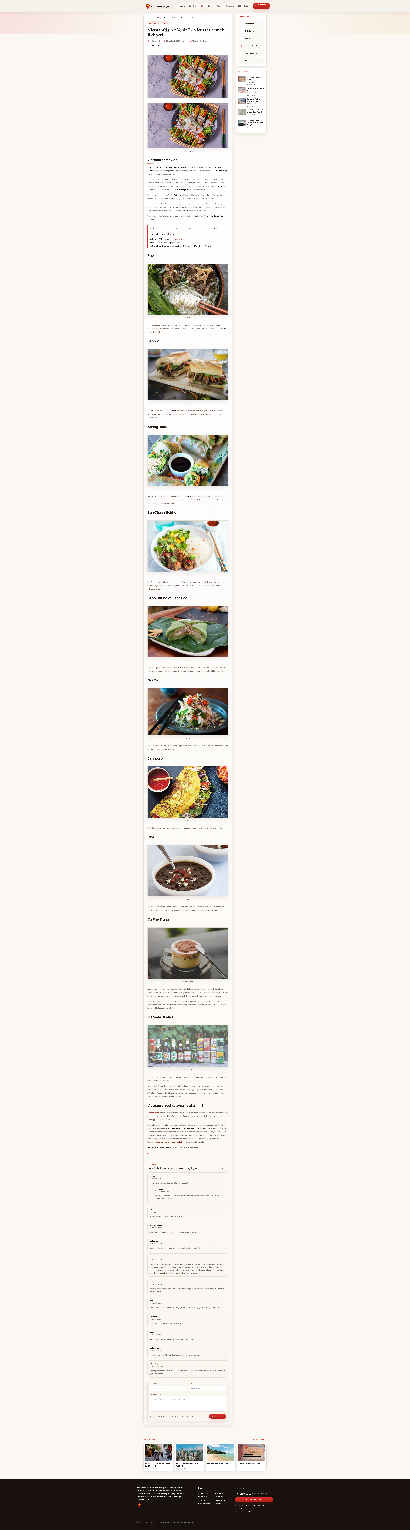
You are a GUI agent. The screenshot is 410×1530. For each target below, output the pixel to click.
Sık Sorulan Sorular (204, 1504)
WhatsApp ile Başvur (254, 1499)
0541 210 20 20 (261, 6)
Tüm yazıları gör (258, 1439)
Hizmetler (192, 6)
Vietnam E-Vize (202, 1493)
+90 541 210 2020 (177, 239)
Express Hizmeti (221, 1500)
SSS (239, 6)
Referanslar (230, 6)
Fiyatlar (219, 6)
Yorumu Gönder (218, 1416)
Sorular (210, 6)
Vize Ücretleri (202, 1497)
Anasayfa (181, 6)
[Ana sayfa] (157, 6)
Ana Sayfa (219, 1493)
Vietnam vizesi (153, 1113)
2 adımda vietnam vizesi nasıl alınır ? (171, 1142)
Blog (203, 6)
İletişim (247, 6)
